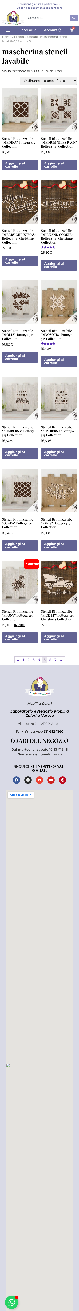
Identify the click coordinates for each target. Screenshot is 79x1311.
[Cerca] (74, 18)
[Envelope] (39, 780)
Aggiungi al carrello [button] (15, 164)
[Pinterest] (62, 780)
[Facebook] (16, 780)
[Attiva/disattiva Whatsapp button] (11, 1302)
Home (6, 37)
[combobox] (48, 18)
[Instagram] (28, 780)
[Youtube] (51, 780)
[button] (8, 30)
